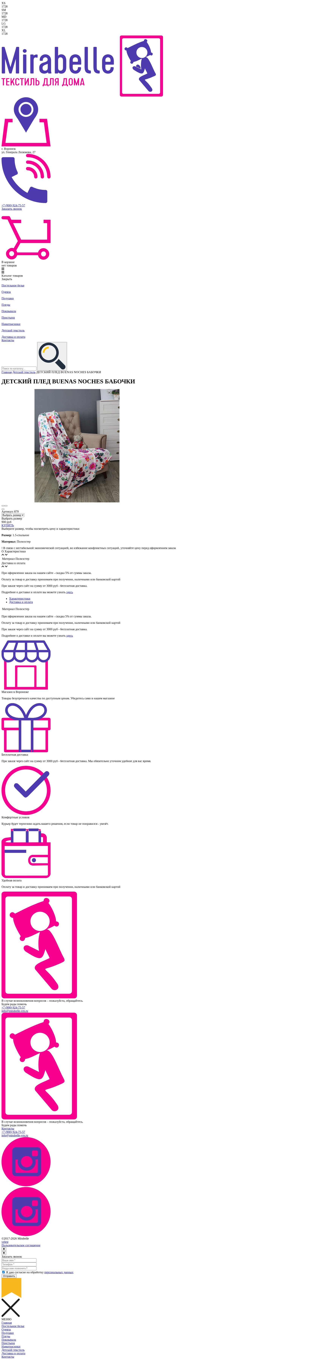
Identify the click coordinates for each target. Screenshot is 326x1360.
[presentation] (3, 505)
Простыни (8, 317)
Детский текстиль (13, 330)
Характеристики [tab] (19, 598)
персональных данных (58, 1272)
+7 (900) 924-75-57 (13, 205)
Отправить (9, 1276)
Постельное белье (13, 285)
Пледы (6, 304)
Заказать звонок (12, 208)
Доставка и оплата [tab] (21, 602)
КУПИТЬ (8, 525)
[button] (3, 509)
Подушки (8, 298)
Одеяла (6, 291)
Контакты (8, 340)
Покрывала (9, 311)
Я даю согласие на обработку (39, 1272)
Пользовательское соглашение (21, 1245)
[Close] (4, 1249)
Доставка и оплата (13, 336)
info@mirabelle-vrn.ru (15, 1010)
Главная (7, 372)
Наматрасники (11, 324)
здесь (69, 592)
